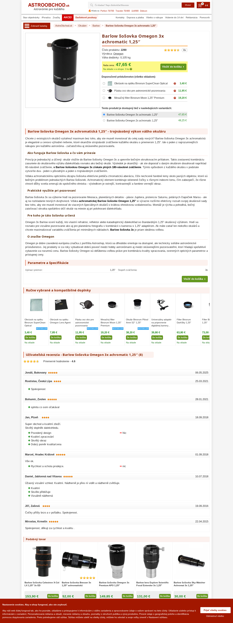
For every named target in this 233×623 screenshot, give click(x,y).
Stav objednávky (31, 17)
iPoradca (46, 17)
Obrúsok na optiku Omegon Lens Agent (60, 321)
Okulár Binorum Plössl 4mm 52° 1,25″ (137, 321)
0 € (206, 5)
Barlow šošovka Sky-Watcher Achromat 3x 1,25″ (189, 584)
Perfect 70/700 (107, 11)
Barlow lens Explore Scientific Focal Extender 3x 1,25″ (152, 584)
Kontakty (120, 17)
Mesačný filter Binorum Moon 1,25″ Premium (139, 98)
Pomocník (205, 17)
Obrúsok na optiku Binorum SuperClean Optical (141, 83)
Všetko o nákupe (154, 17)
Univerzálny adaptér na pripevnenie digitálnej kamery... (161, 322)
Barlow (96, 25)
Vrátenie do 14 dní (174, 17)
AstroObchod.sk (63, 25)
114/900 (135, 11)
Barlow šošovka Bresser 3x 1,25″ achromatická (76, 584)
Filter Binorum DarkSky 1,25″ (184, 321)
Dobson (143, 11)
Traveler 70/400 (123, 11)
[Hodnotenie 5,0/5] (87, 577)
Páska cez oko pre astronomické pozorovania (139, 90)
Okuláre (82, 25)
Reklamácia (191, 17)
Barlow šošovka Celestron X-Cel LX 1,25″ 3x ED (42, 584)
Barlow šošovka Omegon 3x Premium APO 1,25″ (114, 584)
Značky (56, 17)
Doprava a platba (135, 17)
